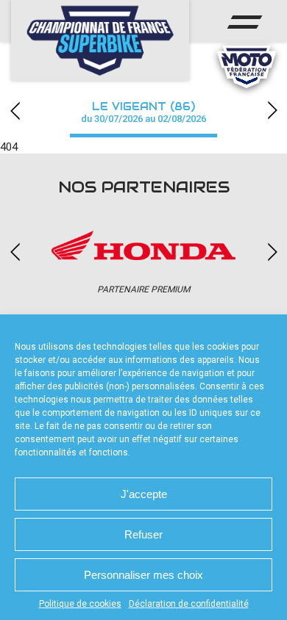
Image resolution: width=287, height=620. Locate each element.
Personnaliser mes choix (143, 575)
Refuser (143, 534)
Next (272, 110)
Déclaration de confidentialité (189, 604)
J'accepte (144, 494)
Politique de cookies (80, 604)
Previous (14, 110)
